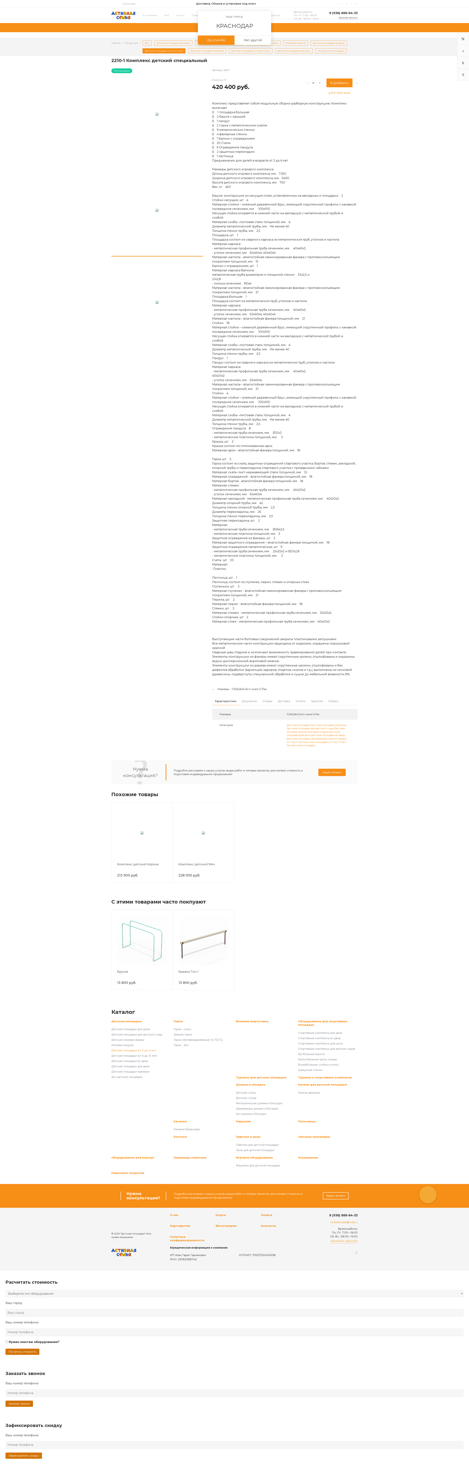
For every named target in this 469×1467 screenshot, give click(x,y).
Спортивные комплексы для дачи (320, 1033)
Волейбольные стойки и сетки (318, 1064)
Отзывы (196, 15)
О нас (174, 1215)
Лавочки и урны (248, 1136)
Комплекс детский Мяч (196, 864)
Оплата (266, 1215)
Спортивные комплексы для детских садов (326, 1048)
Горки (178, 1021)
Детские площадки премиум (304, 738)
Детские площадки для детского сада (310, 728)
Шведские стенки (310, 1070)
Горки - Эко (181, 1045)
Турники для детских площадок (261, 1077)
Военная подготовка (252, 1021)
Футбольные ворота (311, 1054)
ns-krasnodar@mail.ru (344, 1222)
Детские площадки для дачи (130, 1066)
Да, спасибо (216, 40)
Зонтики (180, 1136)
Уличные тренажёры (314, 1136)
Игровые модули (318, 731)
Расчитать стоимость (22, 1351)
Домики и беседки (250, 1084)
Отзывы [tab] (267, 701)
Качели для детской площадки (322, 1084)
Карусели (243, 1121)
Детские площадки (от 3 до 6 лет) (133, 1050)
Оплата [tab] (300, 701)
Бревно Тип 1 (188, 971)
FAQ (166, 15)
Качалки (180, 1121)
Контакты (268, 1226)
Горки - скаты (182, 1029)
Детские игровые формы (127, 1039)
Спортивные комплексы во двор (319, 1038)
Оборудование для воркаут (133, 1157)
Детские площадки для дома (328, 725)
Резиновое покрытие (127, 1173)
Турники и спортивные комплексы (325, 1077)
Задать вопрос (332, 772)
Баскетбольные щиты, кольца (317, 1059)
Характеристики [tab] (225, 701)
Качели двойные (309, 1092)
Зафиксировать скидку (24, 1455)
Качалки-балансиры (187, 1129)
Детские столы (246, 1092)
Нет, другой (253, 40)
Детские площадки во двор (328, 735)
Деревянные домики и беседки (257, 1108)
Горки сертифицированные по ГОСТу (198, 1039)
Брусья (122, 971)
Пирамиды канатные (190, 1157)
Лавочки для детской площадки (257, 1144)
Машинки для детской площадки (258, 1165)
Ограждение (308, 1157)
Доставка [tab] (284, 701)
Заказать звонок (19, 1403)
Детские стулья (246, 1098)
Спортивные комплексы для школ (320, 1043)
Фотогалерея (272, 15)
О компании (150, 15)
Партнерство (180, 1226)
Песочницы (307, 1121)
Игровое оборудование (254, 1157)
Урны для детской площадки (255, 1150)
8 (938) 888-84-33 (343, 13)
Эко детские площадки (301, 745)
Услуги (180, 15)
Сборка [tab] (333, 701)
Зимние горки (183, 1034)
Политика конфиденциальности (187, 1238)
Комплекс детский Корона (137, 864)
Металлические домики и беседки (259, 1103)
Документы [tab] (249, 701)
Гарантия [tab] (317, 701)
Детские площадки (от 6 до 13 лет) (325, 742)
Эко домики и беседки (251, 1114)
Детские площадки (298, 725)
